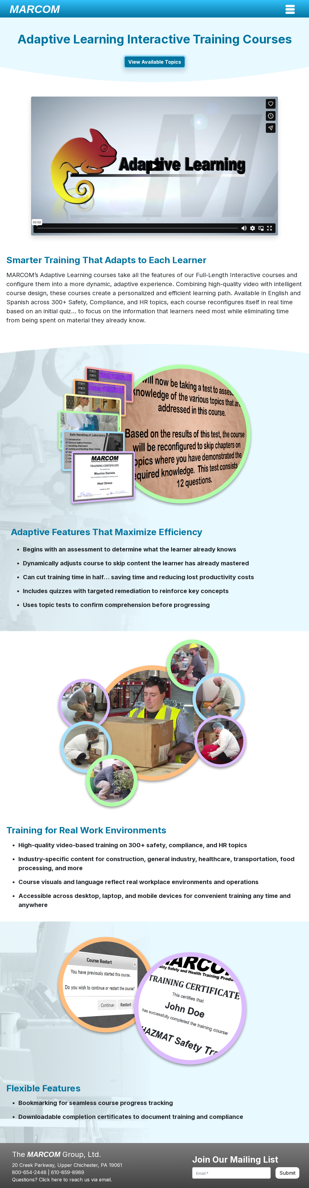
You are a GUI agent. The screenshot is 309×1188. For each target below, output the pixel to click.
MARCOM (35, 9)
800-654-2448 (29, 1172)
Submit (287, 1173)
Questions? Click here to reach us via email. (62, 1180)
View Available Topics (154, 62)
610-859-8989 (67, 1172)
